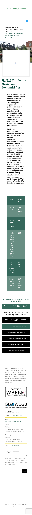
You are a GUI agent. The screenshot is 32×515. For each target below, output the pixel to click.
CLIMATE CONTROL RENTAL (16, 350)
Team (8, 500)
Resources (23, 500)
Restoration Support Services (15, 497)
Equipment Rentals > (11, 27)
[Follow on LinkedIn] (13, 477)
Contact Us (15, 500)
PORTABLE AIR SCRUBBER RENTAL (16, 338)
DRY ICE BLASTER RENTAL (16, 344)
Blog (26, 497)
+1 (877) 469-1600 (17, 415)
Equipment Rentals (16, 494)
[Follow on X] (10, 477)
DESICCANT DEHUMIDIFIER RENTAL (16, 326)
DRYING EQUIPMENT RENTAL (16, 332)
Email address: (10, 467)
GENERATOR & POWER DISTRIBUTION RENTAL (16, 320)
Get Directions (16, 445)
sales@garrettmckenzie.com (13, 421)
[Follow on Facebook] (6, 477)
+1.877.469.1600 (18, 306)
